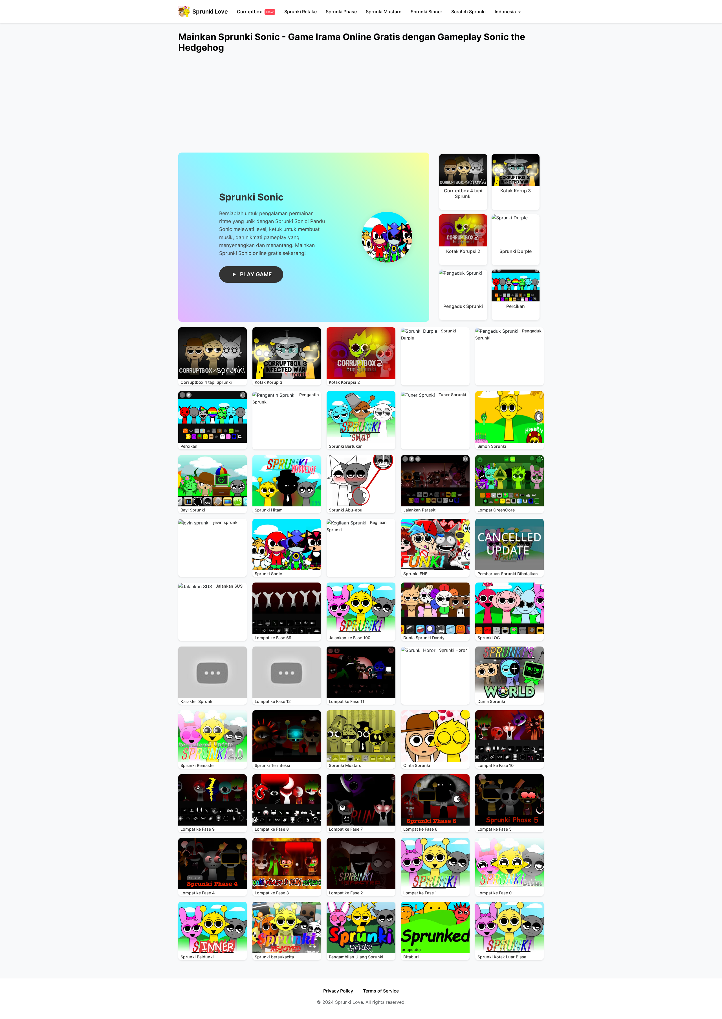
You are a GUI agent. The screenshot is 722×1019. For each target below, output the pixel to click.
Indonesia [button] (506, 11)
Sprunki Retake (300, 11)
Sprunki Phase (341, 11)
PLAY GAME (256, 274)
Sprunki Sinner (426, 11)
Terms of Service (381, 991)
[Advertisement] (347, 106)
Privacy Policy (338, 991)
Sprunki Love (210, 11)
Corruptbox (255, 11)
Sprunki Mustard (384, 11)
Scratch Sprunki (468, 11)
